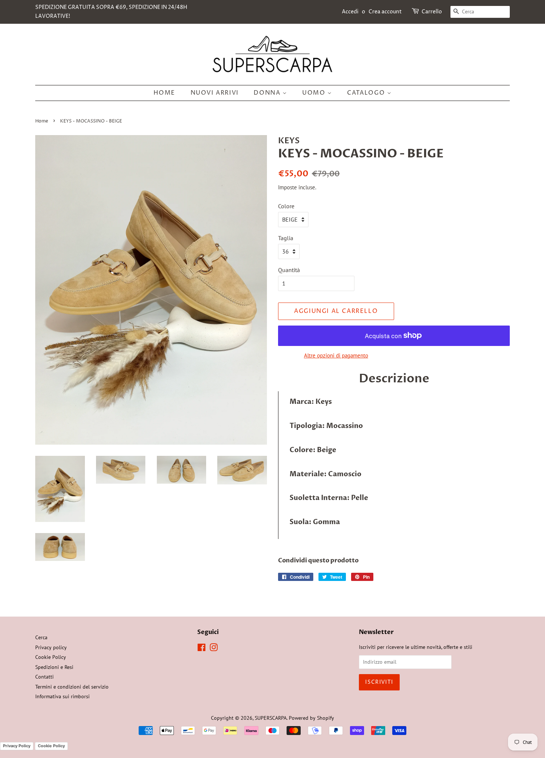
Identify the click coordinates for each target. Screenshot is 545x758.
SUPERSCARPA (271, 718)
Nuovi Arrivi (215, 93)
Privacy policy (51, 647)
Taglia (285, 238)
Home (164, 93)
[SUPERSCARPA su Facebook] (201, 649)
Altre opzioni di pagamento (336, 355)
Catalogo (367, 93)
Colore (286, 206)
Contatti (44, 676)
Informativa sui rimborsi (62, 696)
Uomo (314, 93)
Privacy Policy (16, 745)
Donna (268, 93)
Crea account (385, 11)
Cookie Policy (50, 657)
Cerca (41, 637)
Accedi (350, 11)
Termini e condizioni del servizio (72, 686)
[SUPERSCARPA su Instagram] (213, 649)
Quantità (289, 270)
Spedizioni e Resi (54, 667)
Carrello (432, 11)
